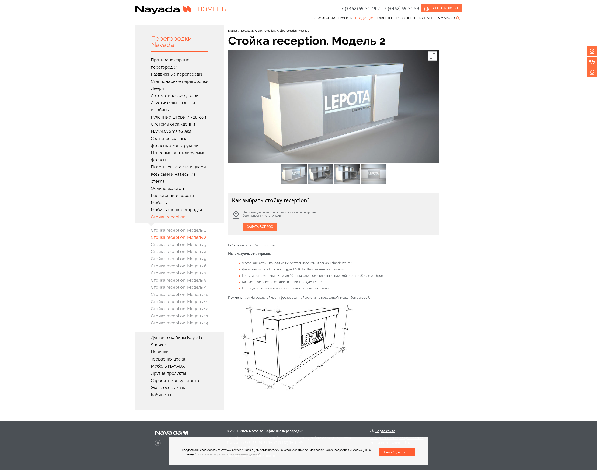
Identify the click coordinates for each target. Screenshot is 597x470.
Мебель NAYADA (168, 366)
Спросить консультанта (175, 380)
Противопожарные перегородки (170, 63)
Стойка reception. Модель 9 (179, 287)
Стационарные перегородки (179, 81)
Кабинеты (161, 394)
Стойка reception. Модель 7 (178, 272)
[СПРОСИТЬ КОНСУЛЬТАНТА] (592, 51)
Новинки (160, 351)
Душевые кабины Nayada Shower (176, 341)
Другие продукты (168, 373)
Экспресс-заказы (168, 387)
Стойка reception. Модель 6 (179, 265)
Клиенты (384, 18)
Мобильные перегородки (176, 209)
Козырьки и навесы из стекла (173, 178)
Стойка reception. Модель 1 (178, 230)
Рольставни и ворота (172, 195)
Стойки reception (168, 216)
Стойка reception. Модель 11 (179, 301)
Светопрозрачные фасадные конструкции (174, 142)
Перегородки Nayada (171, 41)
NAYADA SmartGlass (171, 131)
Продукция (364, 18)
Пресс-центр (405, 18)
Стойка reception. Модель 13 (179, 315)
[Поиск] (458, 18)
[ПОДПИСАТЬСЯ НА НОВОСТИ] (592, 72)
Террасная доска (168, 359)
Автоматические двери (174, 95)
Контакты (427, 18)
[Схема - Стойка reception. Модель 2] (295, 348)
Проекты (345, 18)
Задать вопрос (260, 226)
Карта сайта (385, 431)
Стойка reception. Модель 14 (179, 322)
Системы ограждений (173, 124)
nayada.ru (446, 18)
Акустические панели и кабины (173, 106)
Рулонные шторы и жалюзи (178, 117)
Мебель (159, 202)
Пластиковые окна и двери (178, 167)
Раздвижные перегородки (177, 74)
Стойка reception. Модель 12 (179, 308)
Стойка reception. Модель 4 (178, 251)
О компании (324, 18)
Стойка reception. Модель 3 (178, 244)
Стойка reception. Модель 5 (178, 258)
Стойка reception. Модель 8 (179, 280)
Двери (157, 88)
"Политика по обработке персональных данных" (227, 454)
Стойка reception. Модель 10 (179, 294)
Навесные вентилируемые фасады (178, 156)
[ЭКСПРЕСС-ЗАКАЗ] (592, 62)
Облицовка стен (167, 188)
